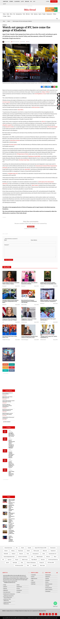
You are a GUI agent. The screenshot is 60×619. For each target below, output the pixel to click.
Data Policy (19, 586)
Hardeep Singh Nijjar (24, 160)
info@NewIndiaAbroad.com (9, 582)
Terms (18, 588)
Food (32, 14)
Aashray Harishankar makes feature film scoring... (8, 401)
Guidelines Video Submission (7, 599)
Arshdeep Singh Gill (13, 173)
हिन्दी (31, 1)
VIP (23, 1)
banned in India (9, 126)
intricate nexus (6, 102)
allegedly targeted (7, 125)
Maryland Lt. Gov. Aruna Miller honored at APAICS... (29, 283)
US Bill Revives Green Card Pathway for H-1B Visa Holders (11, 464)
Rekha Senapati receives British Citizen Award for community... (48, 301)
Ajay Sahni (20, 109)
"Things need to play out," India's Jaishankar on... (48, 337)
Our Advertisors (7, 592)
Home (4, 14)
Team (5, 584)
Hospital (47, 580)
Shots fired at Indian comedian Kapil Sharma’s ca (12, 521)
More (8, 16)
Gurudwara (48, 591)
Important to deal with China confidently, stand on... (28, 319)
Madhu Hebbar (24, 304)
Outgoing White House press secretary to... (8, 418)
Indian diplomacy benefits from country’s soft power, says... (29, 337)
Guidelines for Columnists (9, 594)
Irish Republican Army (40, 93)
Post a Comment (8, 259)
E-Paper (5, 16)
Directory (5, 1)
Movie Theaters (49, 589)
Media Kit (6, 590)
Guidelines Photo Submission (7, 603)
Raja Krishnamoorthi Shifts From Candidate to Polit (12, 514)
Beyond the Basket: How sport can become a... (48, 319)
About (18, 584)
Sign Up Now (31, 226)
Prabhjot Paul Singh (6, 339)
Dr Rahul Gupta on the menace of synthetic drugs (11, 526)
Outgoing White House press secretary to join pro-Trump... (9, 319)
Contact (18, 592)
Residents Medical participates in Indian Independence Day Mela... (10, 301)
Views (10, 430)
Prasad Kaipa (42, 322)
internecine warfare (15, 140)
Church (47, 578)
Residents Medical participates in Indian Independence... (7, 405)
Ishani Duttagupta (24, 339)
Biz (14, 14)
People (44, 14)
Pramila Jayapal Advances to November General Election (11, 455)
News (11, 14)
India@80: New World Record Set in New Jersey (12, 434)
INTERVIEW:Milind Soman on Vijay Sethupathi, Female (11, 508)
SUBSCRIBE (54, 1)
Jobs (12, 367)
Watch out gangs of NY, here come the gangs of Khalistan (22, 21)
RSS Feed (33, 584)
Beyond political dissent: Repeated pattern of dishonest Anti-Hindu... (29, 301)
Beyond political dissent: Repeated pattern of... (7, 410)
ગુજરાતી (4, 3)
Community (49, 14)
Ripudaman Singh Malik (34, 156)
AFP (3, 322)
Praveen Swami (13, 144)
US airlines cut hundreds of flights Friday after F (12, 532)
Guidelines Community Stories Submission (9, 596)
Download (10, 431)
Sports (39, 14)
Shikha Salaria (24, 322)
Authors (5, 586)
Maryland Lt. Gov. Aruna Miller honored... (7, 397)
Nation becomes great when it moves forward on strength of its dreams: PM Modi (12, 444)
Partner (5, 588)
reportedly (27, 169)
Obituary (12, 370)
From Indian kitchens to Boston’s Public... (7, 393)
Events (11, 1)
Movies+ (28, 14)
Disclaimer (19, 590)
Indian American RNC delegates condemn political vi (11, 538)
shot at (43, 121)
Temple (47, 585)
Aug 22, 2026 (17, 304)
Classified (17, 1)
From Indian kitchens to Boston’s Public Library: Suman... (10, 283)
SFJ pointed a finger (52, 126)
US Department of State (22, 154)
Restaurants (48, 574)
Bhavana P (4, 304)
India (8, 14)
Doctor (47, 582)
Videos (54, 14)
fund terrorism (35, 107)
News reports (35, 185)
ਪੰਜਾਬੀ (34, 1)
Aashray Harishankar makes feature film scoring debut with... (48, 283)
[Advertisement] (10, 9)
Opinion (36, 14)
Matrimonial (5, 367)
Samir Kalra (7, 41)
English (27, 1)
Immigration (19, 14)
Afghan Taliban (45, 92)
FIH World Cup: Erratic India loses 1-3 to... (9, 337)
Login (47, 1)
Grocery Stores (49, 587)
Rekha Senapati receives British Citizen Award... (7, 414)
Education (48, 576)
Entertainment (49, 584)
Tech (24, 14)
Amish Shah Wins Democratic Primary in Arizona (11, 473)
